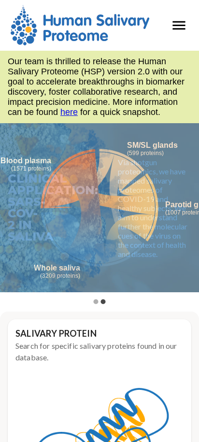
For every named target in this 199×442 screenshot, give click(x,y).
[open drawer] (179, 25)
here (69, 112)
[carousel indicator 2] (103, 301)
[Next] (184, 214)
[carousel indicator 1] (96, 301)
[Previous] (14, 214)
